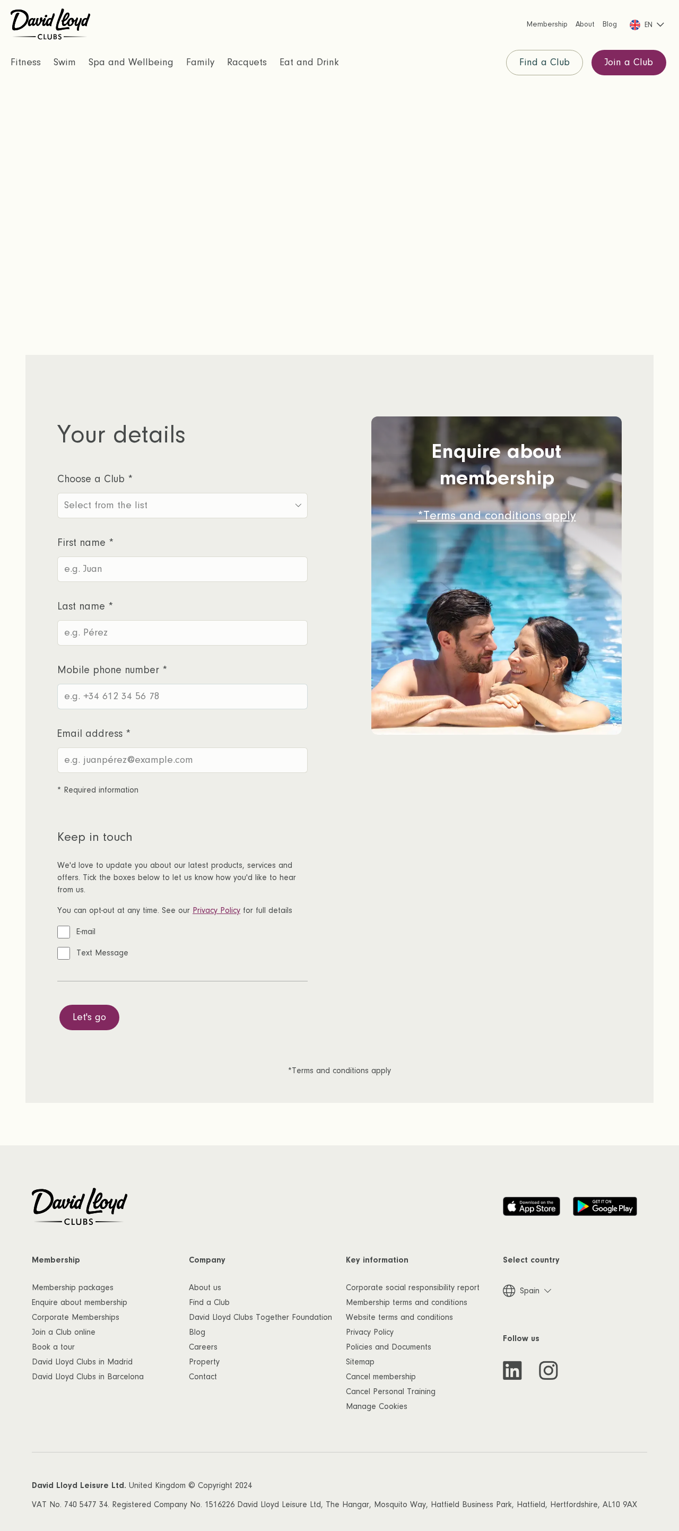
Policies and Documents (388, 1347)
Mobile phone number (112, 670)
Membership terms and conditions (406, 1302)
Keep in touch (95, 837)
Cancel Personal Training (391, 1391)
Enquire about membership (79, 1302)
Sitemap (360, 1362)
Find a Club (544, 62)
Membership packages (73, 1287)
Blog (197, 1332)
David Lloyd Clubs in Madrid (82, 1362)
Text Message (102, 953)
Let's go (89, 1017)
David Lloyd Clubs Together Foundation (260, 1317)
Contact (203, 1376)
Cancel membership (381, 1376)
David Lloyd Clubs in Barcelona (88, 1376)
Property (204, 1362)
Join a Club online (63, 1332)
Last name (85, 606)
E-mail (85, 931)
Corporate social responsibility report (413, 1287)
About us (205, 1287)
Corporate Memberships (75, 1317)
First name (85, 542)
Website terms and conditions (399, 1317)
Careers (203, 1347)
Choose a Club (95, 479)
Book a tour (53, 1347)
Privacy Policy (216, 910)
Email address (93, 733)
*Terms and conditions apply (496, 515)
